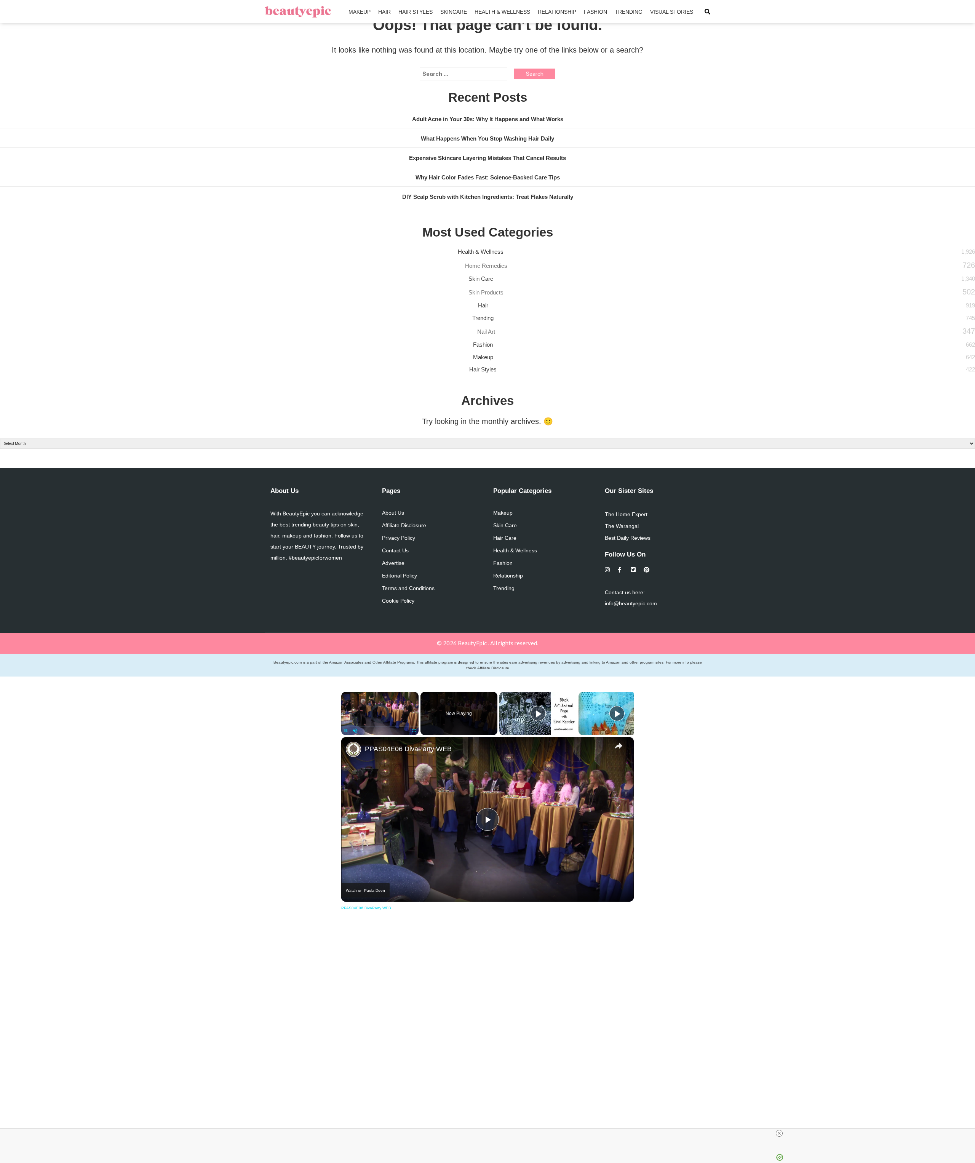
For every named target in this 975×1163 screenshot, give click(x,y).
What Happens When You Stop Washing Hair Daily (487, 138)
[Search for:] (463, 74)
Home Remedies (486, 265)
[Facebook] (620, 570)
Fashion (595, 12)
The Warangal (622, 526)
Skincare (453, 12)
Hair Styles (415, 12)
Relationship (557, 12)
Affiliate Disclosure (404, 525)
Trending (629, 12)
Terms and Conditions (408, 588)
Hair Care (504, 538)
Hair (384, 12)
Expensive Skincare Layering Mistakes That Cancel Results (487, 158)
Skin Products (485, 292)
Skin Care (480, 278)
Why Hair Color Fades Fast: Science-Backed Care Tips (488, 177)
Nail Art (486, 331)
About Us (393, 513)
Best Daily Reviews (628, 538)
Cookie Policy (398, 601)
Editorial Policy (399, 576)
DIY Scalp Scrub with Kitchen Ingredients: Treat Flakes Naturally (487, 197)
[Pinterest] (646, 570)
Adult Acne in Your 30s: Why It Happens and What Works (487, 119)
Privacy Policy (398, 538)
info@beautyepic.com (631, 603)
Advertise (393, 563)
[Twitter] (633, 570)
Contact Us (395, 550)
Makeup (359, 12)
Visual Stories (671, 12)
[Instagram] (608, 570)
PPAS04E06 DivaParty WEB (408, 749)
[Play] (538, 713)
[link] (353, 749)
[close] (779, 1133)
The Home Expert (626, 514)
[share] (618, 745)
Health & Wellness (502, 12)
